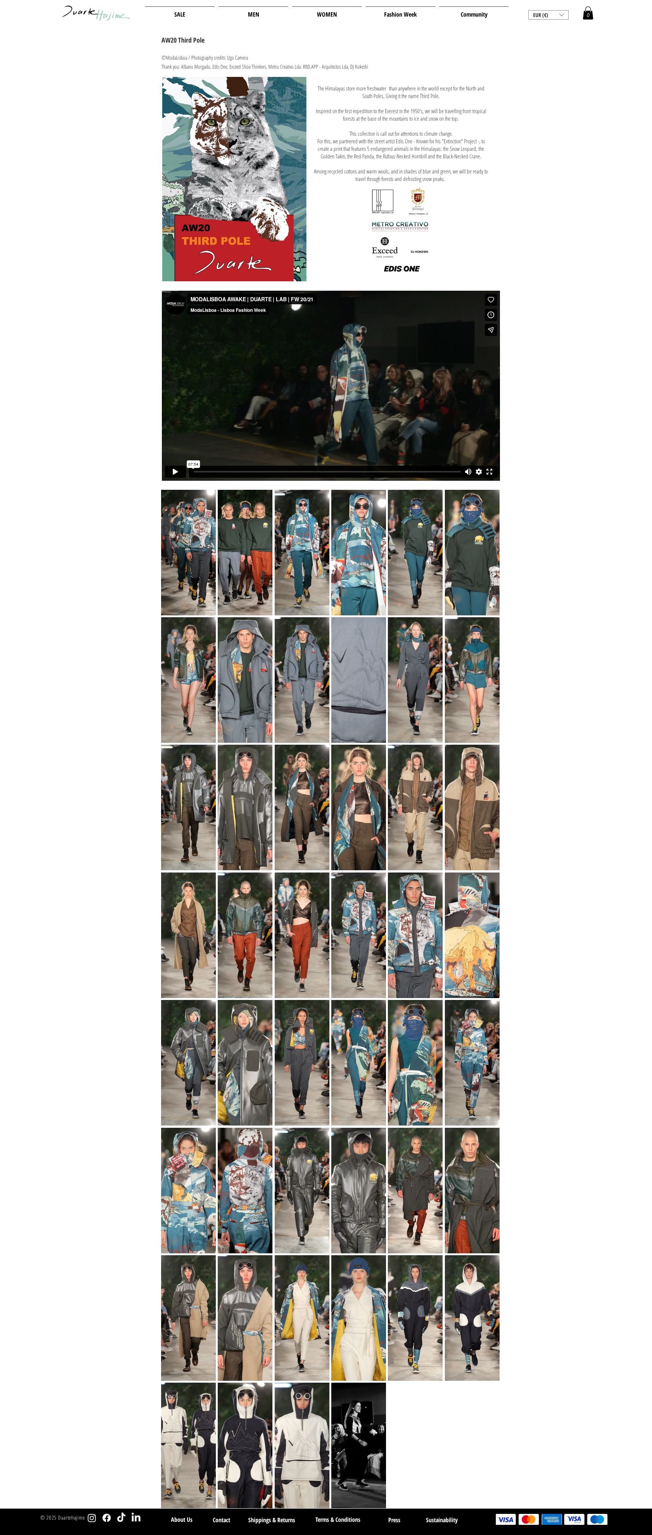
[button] (548, 15)
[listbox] (548, 15)
